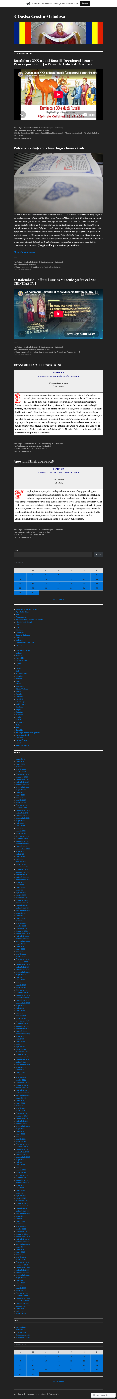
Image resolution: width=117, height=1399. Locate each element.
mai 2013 (19, 1167)
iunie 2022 (20, 887)
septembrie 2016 (23, 1065)
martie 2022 (21, 895)
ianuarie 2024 (22, 839)
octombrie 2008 (22, 1303)
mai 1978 (19, 1311)
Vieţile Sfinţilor (22, 745)
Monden (19, 676)
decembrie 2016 (23, 1057)
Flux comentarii (23, 1335)
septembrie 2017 (23, 1034)
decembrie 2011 (23, 1206)
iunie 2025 (20, 795)
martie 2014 (21, 1142)
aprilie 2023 (21, 862)
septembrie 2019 (23, 972)
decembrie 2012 (23, 1180)
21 (97, 584)
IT (17, 666)
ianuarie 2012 (22, 1203)
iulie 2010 (20, 1249)
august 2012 (21, 1185)
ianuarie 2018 (22, 1023)
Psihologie (20, 702)
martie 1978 (21, 1314)
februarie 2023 (22, 867)
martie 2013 (21, 1172)
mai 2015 (19, 1106)
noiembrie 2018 (22, 998)
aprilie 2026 (21, 769)
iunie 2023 (20, 857)
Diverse (19, 645)
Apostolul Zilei (28, 532)
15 (20, 584)
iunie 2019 (20, 980)
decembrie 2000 (23, 1306)
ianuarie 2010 (22, 1265)
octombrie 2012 (22, 1183)
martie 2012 (21, 1198)
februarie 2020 (22, 959)
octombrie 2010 (22, 1242)
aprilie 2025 (21, 800)
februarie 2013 (22, 1175)
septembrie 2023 (23, 849)
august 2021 (21, 913)
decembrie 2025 (23, 780)
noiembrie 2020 (22, 936)
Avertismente (21, 617)
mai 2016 (19, 1075)
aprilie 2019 (21, 985)
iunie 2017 (20, 1041)
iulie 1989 (20, 1309)
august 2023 (21, 851)
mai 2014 (19, 1136)
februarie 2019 (22, 990)
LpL (17, 671)
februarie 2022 (22, 898)
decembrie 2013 (23, 1149)
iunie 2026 (20, 764)
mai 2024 (19, 828)
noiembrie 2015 (22, 1090)
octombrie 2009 (22, 1273)
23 (33, 588)
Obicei (19, 684)
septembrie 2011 (23, 1214)
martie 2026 (21, 772)
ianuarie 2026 (22, 777)
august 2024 (21, 821)
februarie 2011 (22, 1232)
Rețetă (18, 709)
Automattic (53, 1394)
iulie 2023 (20, 854)
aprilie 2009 (21, 1288)
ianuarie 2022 (22, 900)
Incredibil (20, 658)
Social (18, 717)
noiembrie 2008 (22, 1301)
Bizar (18, 625)
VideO (47, 130)
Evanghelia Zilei (44, 446)
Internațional (21, 661)
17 (46, 584)
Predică (40, 130)
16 (33, 584)
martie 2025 (21, 803)
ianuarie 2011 (22, 1234)
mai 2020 (19, 952)
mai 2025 (19, 798)
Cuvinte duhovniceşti (25, 643)
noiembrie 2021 (22, 905)
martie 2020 (21, 957)
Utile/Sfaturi (21, 740)
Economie (20, 648)
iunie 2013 (20, 1165)
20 (84, 584)
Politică (19, 697)
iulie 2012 (20, 1188)
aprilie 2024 (21, 831)
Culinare (19, 638)
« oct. (55, 599)
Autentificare (21, 1330)
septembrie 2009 (23, 1275)
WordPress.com (23, 1338)
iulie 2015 (20, 1101)
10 (46, 579)
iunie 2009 (20, 1283)
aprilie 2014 (21, 1139)
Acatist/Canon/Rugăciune (27, 609)
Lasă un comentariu (22, 138)
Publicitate (21, 704)
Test (18, 727)
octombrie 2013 (22, 1154)
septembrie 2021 (23, 911)
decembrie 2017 (23, 1026)
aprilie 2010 (21, 1257)
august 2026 (21, 759)
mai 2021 (19, 921)
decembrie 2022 (23, 872)
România (19, 712)
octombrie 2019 (22, 970)
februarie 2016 (22, 1083)
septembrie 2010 (23, 1244)
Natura (19, 679)
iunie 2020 (20, 949)
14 (97, 579)
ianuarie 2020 (22, 962)
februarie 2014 (22, 1144)
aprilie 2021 (21, 923)
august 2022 (21, 882)
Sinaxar (40, 350)
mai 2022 (19, 890)
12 (71, 579)
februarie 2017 (22, 1052)
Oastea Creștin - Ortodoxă (52, 128)
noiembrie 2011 (22, 1208)
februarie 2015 (22, 1113)
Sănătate (20, 722)
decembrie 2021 (23, 903)
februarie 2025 (22, 805)
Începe (85, 3)
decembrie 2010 (23, 1237)
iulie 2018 (20, 1008)
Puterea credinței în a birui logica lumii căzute (49, 148)
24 (46, 588)
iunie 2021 (20, 918)
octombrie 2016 (22, 1062)
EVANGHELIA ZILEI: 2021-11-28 (37, 365)
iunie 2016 (20, 1072)
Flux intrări (21, 1332)
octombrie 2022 (22, 877)
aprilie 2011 (21, 1226)
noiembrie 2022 (22, 875)
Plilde (18, 692)
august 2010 (21, 1247)
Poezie (19, 694)
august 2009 (21, 1278)
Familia (19, 656)
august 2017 (21, 1036)
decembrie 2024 (23, 810)
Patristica (20, 686)
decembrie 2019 (23, 964)
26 (71, 588)
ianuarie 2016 (22, 1085)
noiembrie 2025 (22, 782)
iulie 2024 (20, 823)
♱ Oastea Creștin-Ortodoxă (39, 16)
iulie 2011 (20, 1219)
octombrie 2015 (22, 1093)
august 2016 (21, 1067)
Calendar (20, 632)
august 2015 (21, 1098)
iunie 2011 (20, 1221)
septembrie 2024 (23, 818)
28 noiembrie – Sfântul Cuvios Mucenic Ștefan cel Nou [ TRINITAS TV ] (56, 281)
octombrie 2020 (22, 939)
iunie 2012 (20, 1190)
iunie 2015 (20, 1103)
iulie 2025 (20, 792)
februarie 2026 (22, 774)
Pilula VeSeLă (22, 689)
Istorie (19, 663)
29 (20, 593)
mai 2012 (19, 1193)
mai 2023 (19, 859)
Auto (18, 614)
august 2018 (21, 1006)
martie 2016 (21, 1080)
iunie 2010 (20, 1252)
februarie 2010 (22, 1262)
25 (58, 588)
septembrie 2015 (23, 1095)
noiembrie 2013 (22, 1152)
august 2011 (21, 1216)
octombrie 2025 (22, 785)
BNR (17, 627)
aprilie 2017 (21, 1047)
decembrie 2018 (23, 995)
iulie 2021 (20, 916)
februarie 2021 (22, 928)
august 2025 (21, 790)
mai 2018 (19, 1013)
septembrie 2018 (23, 1003)
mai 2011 (19, 1224)
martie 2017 (21, 1049)
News (18, 681)
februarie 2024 (22, 836)
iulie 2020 (20, 946)
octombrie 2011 (22, 1211)
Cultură (19, 640)
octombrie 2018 (22, 1000)
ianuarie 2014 (22, 1147)
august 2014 (21, 1129)
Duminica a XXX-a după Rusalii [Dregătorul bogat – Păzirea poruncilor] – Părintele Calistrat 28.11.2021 (53, 62)
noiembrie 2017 (22, 1029)
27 (84, 588)
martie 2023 (21, 864)
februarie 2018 (22, 1021)
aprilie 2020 (21, 954)
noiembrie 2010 (22, 1239)
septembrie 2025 (23, 787)
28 (97, 588)
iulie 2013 (20, 1162)
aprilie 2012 (21, 1196)
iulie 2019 (20, 977)
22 (20, 588)
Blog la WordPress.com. (24, 1394)
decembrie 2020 (23, 934)
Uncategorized (22, 735)
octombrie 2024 (22, 815)
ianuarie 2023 (22, 869)
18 (58, 584)
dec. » (61, 599)
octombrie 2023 (22, 846)
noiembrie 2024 (22, 813)
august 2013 (21, 1160)
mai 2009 (19, 1285)
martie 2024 (21, 833)
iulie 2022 (20, 885)
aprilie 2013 (21, 1170)
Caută (16, 551)
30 (33, 593)
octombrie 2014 (22, 1124)
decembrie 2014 (23, 1119)
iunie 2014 (20, 1134)
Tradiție (19, 730)
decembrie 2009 (23, 1267)
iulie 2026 (20, 762)
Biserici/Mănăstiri (24, 622)
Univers (19, 738)
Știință (19, 653)
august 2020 (21, 944)
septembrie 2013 (23, 1157)
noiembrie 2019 (22, 967)
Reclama (19, 707)
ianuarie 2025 (22, 808)
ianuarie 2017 (22, 1054)
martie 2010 (21, 1260)
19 (71, 584)
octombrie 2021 (22, 908)
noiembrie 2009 (22, 1270)
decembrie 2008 (23, 1298)
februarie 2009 (22, 1293)
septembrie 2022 (23, 880)
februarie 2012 (22, 1201)
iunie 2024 (20, 826)
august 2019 (21, 975)
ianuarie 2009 (22, 1296)
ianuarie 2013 (22, 1178)
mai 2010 (19, 1255)
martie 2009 (21, 1291)
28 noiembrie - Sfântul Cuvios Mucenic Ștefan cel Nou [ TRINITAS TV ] (50, 352)
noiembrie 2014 (22, 1121)
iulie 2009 (20, 1280)
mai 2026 (19, 767)
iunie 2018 (20, 1011)
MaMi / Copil (21, 674)
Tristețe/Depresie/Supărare (28, 733)
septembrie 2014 (23, 1126)
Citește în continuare (24, 252)
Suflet (18, 720)
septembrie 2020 (23, 941)
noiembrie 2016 (22, 1059)
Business (20, 630)
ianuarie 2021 (22, 931)
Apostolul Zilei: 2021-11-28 (34, 461)
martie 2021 (21, 926)
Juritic (18, 668)
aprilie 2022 (21, 893)
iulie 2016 (20, 1070)
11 (58, 579)
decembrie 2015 (23, 1088)
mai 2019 (19, 982)
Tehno (19, 725)
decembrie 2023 (23, 841)
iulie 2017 (20, 1039)
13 (84, 579)
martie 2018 (21, 1018)
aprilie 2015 (21, 1108)
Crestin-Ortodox (29, 130)
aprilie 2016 (21, 1077)
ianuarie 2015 (22, 1116)
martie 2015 (21, 1111)
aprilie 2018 (21, 1016)
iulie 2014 (20, 1131)
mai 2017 (19, 1044)
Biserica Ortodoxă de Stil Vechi (29, 620)
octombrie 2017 (22, 1031)
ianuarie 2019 (22, 993)
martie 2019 (21, 988)
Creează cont (21, 1327)
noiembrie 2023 (22, 844)
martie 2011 (21, 1229)
